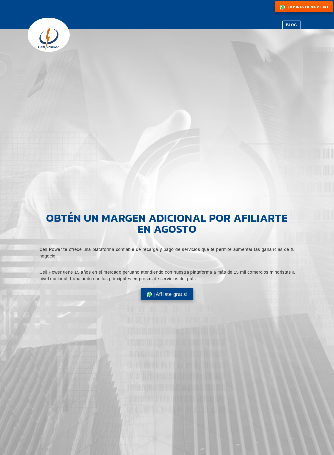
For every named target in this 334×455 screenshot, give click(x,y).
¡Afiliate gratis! (307, 6)
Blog (291, 25)
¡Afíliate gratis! (171, 294)
